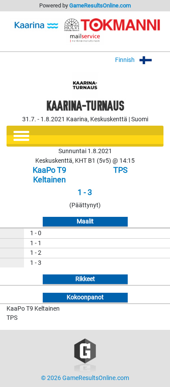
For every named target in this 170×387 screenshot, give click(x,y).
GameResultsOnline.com (100, 5)
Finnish (125, 60)
